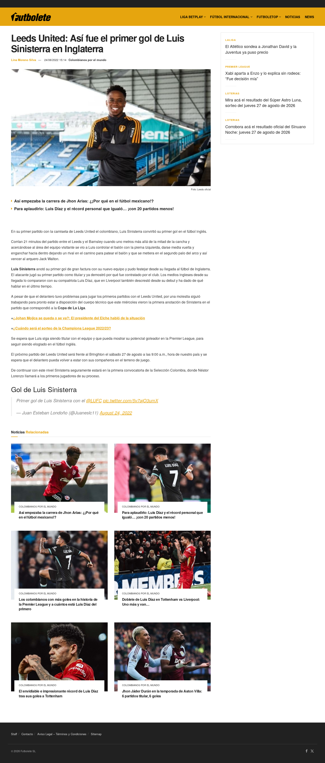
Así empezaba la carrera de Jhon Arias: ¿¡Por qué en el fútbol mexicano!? (84, 201)
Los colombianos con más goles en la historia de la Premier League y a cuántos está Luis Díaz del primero (58, 604)
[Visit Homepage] (31, 16)
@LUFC (94, 400)
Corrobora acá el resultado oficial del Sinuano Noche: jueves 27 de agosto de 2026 (265, 129)
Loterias (232, 93)
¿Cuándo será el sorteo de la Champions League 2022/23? (62, 328)
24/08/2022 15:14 (55, 60)
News (309, 17)
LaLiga (230, 40)
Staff (14, 734)
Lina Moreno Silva (23, 60)
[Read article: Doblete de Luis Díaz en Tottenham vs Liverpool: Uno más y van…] (162, 565)
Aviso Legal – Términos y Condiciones (61, 734)
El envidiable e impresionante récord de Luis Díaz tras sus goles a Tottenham (58, 693)
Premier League (237, 66)
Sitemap (96, 734)
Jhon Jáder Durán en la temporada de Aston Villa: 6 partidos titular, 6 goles (162, 693)
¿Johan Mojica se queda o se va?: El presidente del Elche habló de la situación (79, 317)
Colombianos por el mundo (87, 60)
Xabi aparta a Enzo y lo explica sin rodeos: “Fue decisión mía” (263, 75)
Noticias (292, 17)
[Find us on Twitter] (312, 751)
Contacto (27, 734)
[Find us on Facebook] (307, 751)
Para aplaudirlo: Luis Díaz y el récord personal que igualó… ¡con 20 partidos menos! (94, 209)
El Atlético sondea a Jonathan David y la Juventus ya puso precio (260, 49)
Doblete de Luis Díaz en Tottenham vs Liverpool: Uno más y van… (161, 602)
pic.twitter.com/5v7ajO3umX (130, 400)
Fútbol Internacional (229, 17)
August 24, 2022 (116, 412)
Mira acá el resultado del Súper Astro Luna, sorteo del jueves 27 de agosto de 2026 (263, 102)
